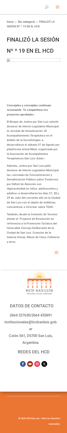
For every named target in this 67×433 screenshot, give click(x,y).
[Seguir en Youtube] (30, 364)
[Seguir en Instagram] (37, 364)
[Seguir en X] (44, 364)
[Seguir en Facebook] (23, 364)
